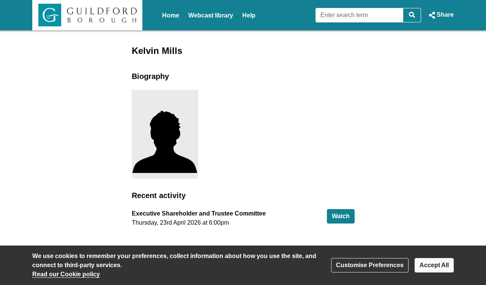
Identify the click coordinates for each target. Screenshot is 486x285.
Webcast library (210, 15)
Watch (343, 216)
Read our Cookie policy (66, 274)
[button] (440, 15)
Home (170, 15)
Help (249, 15)
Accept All (434, 265)
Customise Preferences (370, 265)
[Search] (412, 15)
